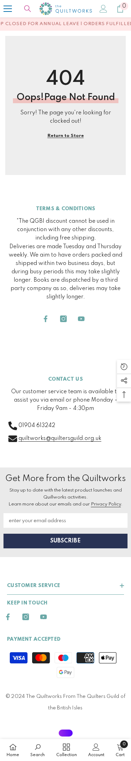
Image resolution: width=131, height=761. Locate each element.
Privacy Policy (106, 504)
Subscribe (65, 541)
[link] (37, 750)
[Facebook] (45, 318)
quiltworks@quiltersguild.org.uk (60, 438)
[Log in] (103, 9)
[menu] (7, 9)
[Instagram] (63, 318)
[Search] (27, 9)
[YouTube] (81, 318)
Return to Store (66, 136)
